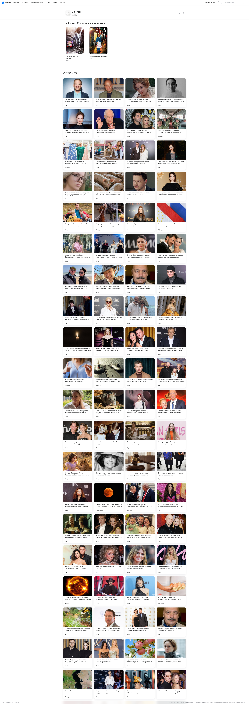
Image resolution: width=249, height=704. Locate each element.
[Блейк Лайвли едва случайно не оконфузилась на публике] (171, 310)
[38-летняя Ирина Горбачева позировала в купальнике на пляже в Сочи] (140, 404)
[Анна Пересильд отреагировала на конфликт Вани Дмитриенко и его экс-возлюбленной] (77, 435)
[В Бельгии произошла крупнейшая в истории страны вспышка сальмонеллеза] (171, 591)
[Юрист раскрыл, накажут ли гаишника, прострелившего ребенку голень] (140, 466)
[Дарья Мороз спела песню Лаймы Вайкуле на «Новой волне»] (109, 310)
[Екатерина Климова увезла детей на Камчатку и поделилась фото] (171, 186)
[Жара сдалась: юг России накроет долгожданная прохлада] (109, 217)
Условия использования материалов (224, 702)
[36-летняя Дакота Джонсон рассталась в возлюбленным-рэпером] (140, 591)
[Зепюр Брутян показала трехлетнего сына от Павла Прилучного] (77, 559)
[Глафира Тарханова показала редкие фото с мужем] (140, 217)
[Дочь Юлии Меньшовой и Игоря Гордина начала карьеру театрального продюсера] (109, 435)
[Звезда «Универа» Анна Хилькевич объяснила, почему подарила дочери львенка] (77, 466)
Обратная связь (240, 702)
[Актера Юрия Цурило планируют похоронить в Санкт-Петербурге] (77, 528)
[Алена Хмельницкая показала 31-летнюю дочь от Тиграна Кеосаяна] (171, 92)
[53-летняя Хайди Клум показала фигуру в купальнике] (140, 559)
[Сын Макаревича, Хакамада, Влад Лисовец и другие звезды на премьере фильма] (171, 155)
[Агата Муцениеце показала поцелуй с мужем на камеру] (77, 653)
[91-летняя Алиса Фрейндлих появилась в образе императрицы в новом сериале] (77, 310)
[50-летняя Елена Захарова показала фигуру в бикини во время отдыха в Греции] (77, 497)
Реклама (16, 702)
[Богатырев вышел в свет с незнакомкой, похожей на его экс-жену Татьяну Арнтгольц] (140, 124)
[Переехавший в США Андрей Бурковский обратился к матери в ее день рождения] (77, 92)
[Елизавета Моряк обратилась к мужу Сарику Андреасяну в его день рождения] (140, 528)
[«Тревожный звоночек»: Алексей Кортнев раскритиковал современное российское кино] (109, 92)
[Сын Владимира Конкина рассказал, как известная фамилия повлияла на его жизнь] (109, 124)
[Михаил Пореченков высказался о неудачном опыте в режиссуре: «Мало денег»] (171, 341)
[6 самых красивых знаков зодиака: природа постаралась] (140, 435)
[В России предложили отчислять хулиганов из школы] (171, 466)
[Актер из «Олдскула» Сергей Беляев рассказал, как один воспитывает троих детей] (77, 217)
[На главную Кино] (7, 2)
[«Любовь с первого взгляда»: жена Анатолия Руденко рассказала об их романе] (140, 155)
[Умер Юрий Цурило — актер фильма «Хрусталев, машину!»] (140, 279)
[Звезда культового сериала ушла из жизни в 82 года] (109, 466)
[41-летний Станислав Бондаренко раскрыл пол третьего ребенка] (171, 684)
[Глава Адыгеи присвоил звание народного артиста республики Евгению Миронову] (109, 622)
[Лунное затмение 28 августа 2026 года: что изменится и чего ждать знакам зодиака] (109, 497)
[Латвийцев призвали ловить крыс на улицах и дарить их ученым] (109, 404)
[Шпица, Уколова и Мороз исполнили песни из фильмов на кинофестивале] (109, 248)
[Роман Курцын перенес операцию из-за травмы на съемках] (140, 373)
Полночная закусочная (98, 56)
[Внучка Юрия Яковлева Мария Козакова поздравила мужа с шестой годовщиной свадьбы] (140, 248)
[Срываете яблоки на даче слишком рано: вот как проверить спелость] (140, 653)
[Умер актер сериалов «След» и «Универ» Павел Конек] (140, 186)
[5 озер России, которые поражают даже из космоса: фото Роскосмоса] (77, 684)
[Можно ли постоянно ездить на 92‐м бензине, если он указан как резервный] (140, 684)
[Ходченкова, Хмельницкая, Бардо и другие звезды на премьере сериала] (109, 684)
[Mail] (3, 2)
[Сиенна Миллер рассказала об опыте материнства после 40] (171, 559)
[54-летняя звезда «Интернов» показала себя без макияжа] (77, 404)
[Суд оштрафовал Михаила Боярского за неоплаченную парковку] (109, 591)
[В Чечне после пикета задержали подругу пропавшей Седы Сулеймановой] (77, 186)
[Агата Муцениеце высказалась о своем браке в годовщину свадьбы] (171, 248)
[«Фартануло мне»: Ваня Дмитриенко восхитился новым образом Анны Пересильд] (77, 248)
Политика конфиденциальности (204, 702)
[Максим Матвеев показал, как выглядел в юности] (171, 279)
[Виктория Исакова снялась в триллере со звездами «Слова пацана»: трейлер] (171, 653)
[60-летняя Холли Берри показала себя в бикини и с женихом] (140, 310)
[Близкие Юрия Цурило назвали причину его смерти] (171, 622)
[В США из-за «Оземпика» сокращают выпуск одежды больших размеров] (77, 155)
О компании (9, 702)
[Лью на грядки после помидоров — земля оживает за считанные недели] (77, 622)
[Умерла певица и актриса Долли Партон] (109, 559)
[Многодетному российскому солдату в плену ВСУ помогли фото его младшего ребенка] (171, 124)
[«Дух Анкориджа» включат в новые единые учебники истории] (140, 497)
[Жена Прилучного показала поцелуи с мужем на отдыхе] (140, 341)
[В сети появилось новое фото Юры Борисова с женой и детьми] (171, 528)
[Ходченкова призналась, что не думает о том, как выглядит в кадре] (109, 341)
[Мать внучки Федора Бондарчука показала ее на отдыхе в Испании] (171, 373)
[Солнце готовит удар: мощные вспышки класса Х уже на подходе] (77, 591)
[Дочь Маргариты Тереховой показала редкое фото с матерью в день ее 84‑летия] (140, 92)
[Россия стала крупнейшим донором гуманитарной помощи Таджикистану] (171, 217)
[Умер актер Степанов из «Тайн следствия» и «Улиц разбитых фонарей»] (109, 279)
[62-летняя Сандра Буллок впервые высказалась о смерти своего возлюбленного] (171, 497)
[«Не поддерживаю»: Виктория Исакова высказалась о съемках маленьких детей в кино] (77, 124)
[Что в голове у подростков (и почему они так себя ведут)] (109, 155)
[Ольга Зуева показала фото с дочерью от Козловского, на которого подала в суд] (140, 622)
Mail (3, 702)
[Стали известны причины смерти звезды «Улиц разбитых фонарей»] (77, 341)
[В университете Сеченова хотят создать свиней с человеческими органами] (109, 186)
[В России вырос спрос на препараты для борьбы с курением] (77, 373)
